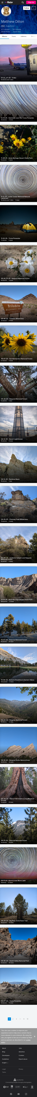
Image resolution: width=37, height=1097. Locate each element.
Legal (4, 1069)
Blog (3, 1052)
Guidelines (5, 1059)
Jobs (20, 1048)
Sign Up (31, 2)
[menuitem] (23, 2)
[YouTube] (18, 1094)
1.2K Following (16, 29)
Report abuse (23, 1059)
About (4, 1048)
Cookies (21, 1055)
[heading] (9, 2)
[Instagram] (26, 1094)
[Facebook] (11, 1094)
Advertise (22, 1052)
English (4, 1063)
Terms (4, 1072)
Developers (6, 1055)
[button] (34, 1036)
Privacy (21, 1069)
